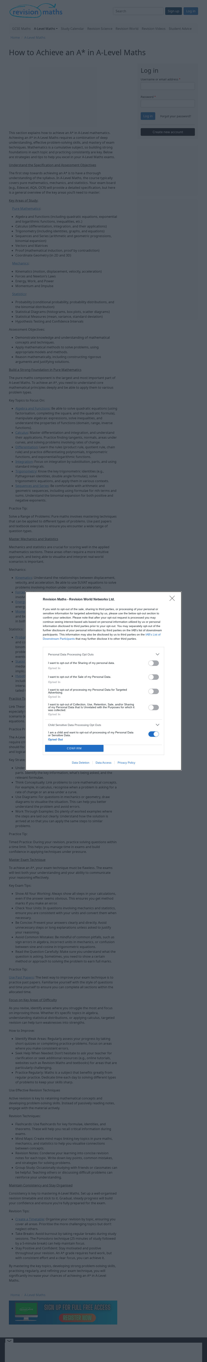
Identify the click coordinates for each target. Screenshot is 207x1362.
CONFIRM (74, 748)
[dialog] (103, 681)
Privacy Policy (126, 762)
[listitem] (103, 654)
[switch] (153, 663)
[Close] (173, 599)
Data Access (103, 762)
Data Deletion (80, 762)
